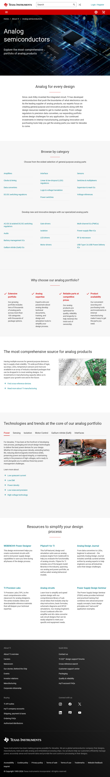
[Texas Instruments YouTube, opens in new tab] (79, 713)
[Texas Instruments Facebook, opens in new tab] (70, 705)
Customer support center (69, 669)
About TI (15, 19)
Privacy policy (37, 763)
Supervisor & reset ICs (86, 187)
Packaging (63, 674)
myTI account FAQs (67, 683)
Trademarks (80, 763)
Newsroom (8, 664)
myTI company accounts (14, 709)
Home (6, 19)
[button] (6, 12)
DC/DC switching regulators (15, 194)
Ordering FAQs (10, 718)
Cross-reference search (68, 664)
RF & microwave (84, 238)
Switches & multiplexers (87, 180)
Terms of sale (51, 763)
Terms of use (66, 763)
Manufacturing (10, 683)
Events (6, 674)
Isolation (44, 231)
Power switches (47, 197)
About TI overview (11, 654)
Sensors (80, 173)
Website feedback (95, 763)
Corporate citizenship (12, 688)
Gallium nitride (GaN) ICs (14, 247)
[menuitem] (96, 12)
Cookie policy (22, 763)
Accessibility (9, 763)
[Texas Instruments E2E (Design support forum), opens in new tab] (70, 713)
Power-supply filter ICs (86, 231)
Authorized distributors (13, 723)
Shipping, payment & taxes (15, 713)
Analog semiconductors (32, 19)
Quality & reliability (66, 678)
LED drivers (45, 238)
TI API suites (9, 704)
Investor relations (11, 678)
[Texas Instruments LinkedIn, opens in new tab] (60, 713)
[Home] (18, 5)
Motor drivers (46, 245)
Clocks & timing (10, 180)
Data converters (10, 187)
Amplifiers (8, 173)
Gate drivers (45, 224)
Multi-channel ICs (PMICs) (88, 224)
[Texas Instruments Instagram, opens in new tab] (60, 705)
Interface (44, 173)
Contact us (63, 654)
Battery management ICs (14, 240)
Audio (6, 233)
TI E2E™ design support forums (72, 659)
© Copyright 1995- (13, 771)
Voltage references (85, 194)
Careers (7, 659)
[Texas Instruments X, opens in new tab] (79, 705)
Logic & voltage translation (51, 190)
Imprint (7, 766)
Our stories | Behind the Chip (15, 669)
